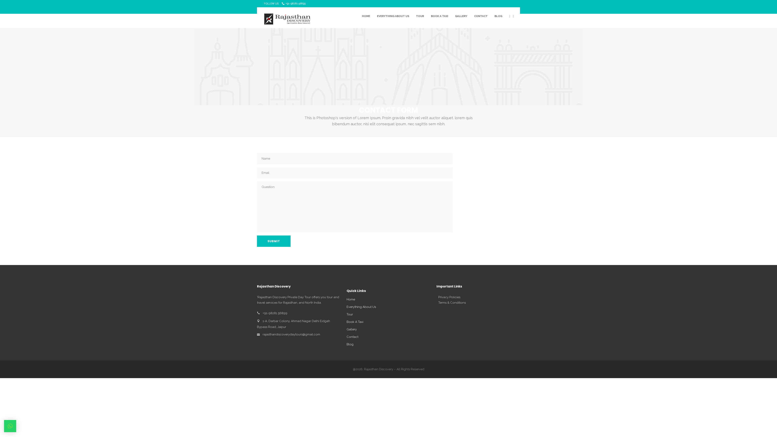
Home (351, 299)
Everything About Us (361, 307)
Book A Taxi (355, 322)
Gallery (352, 329)
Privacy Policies (449, 297)
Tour (350, 314)
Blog (350, 344)
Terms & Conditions (452, 302)
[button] (10, 426)
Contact (352, 337)
